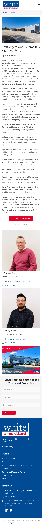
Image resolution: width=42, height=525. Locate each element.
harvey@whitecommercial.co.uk (18, 339)
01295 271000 (10, 285)
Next (25, 224)
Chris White (10, 490)
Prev (17, 224)
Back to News (10, 12)
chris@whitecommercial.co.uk (18, 281)
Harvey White (22, 490)
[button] (39, 5)
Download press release (21, 218)
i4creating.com (9, 523)
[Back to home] (11, 5)
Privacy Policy (7, 447)
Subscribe (8, 413)
